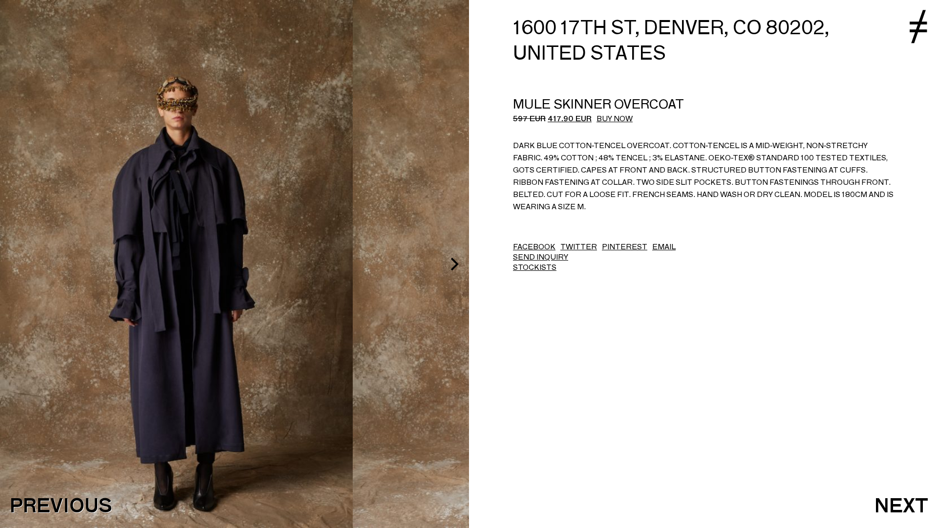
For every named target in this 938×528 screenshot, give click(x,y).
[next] (453, 264)
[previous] (15, 264)
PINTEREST (624, 246)
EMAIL (664, 246)
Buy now (615, 118)
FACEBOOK (534, 246)
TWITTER (578, 246)
